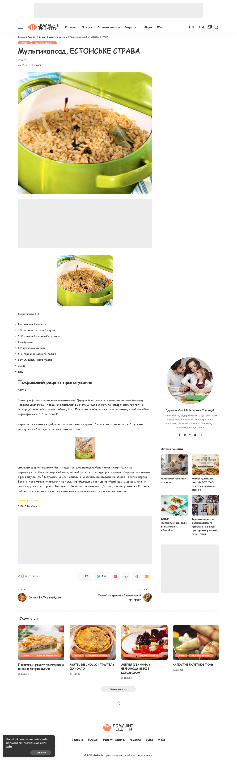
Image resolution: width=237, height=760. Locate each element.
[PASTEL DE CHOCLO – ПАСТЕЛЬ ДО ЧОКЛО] (93, 642)
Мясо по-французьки (47, 655)
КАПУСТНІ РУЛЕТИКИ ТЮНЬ (193, 664)
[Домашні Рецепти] (44, 27)
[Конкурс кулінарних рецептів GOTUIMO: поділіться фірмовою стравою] (205, 464)
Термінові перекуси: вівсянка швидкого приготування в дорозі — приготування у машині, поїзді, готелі (205, 526)
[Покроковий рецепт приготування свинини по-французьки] (41, 642)
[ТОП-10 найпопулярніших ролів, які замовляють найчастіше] (174, 505)
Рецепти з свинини (44, 42)
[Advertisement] (118, 10)
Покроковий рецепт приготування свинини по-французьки (41, 666)
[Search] (216, 27)
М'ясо (24, 42)
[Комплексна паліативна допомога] (174, 464)
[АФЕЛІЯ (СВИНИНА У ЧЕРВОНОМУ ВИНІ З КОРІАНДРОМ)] (144, 642)
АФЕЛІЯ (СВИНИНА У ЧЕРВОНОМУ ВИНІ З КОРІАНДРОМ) (135, 668)
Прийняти (41, 752)
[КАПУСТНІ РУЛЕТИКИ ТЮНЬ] (196, 642)
